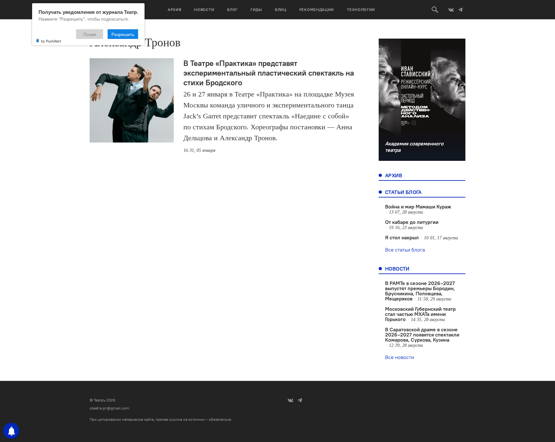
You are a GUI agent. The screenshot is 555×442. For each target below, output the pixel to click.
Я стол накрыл (402, 237)
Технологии (361, 9)
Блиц (280, 9)
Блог (232, 9)
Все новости (399, 357)
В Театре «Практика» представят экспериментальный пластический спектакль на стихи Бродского (268, 72)
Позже (89, 34)
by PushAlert (51, 40)
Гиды (256, 9)
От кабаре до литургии (411, 222)
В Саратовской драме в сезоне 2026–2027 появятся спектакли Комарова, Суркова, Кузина (422, 334)
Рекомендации (316, 9)
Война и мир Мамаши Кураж (418, 206)
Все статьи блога (405, 249)
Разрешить (122, 34)
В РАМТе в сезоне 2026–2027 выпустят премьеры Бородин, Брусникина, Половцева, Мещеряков (420, 291)
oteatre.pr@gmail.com (109, 408)
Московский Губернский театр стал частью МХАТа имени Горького (420, 314)
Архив (174, 9)
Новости (204, 9)
